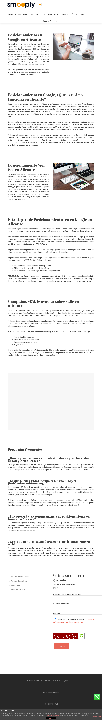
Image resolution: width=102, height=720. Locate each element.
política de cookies (53, 715)
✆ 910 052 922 (77, 14)
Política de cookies (19, 581)
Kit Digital (47, 14)
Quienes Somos (21, 14)
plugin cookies (97, 716)
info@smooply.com (51, 692)
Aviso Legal (15, 585)
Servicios (35, 14)
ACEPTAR (51, 718)
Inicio (10, 14)
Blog (56, 14)
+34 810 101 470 (51, 704)
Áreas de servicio (18, 589)
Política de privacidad (20, 576)
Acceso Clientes (50, 21)
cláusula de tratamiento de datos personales (73, 620)
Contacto (65, 14)
